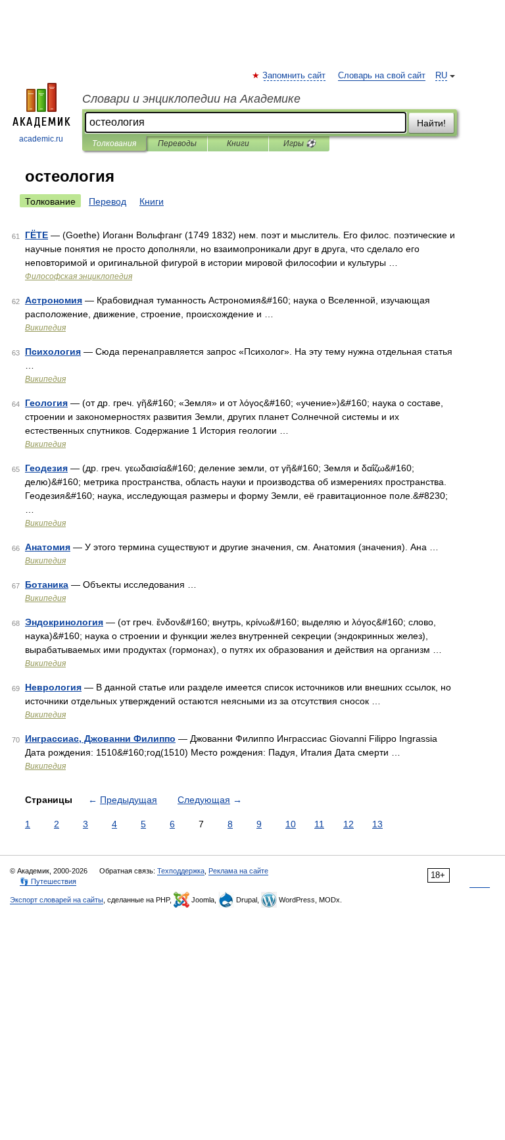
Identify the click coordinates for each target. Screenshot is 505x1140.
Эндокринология (64, 622)
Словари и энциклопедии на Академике (191, 98)
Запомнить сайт (294, 75)
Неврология (53, 687)
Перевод (107, 201)
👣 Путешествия (48, 881)
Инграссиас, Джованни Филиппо (100, 738)
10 (290, 824)
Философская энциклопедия (78, 276)
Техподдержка (180, 871)
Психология (53, 351)
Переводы (177, 143)
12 (348, 824)
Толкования (114, 143)
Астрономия (53, 300)
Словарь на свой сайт (381, 75)
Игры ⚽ (299, 143)
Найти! (431, 123)
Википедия (45, 327)
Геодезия (46, 468)
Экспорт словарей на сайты (56, 900)
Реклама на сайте (238, 871)
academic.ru (41, 138)
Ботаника (46, 584)
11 (319, 824)
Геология (46, 403)
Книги (238, 143)
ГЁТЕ (36, 235)
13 (377, 824)
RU (441, 75)
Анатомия (47, 547)
